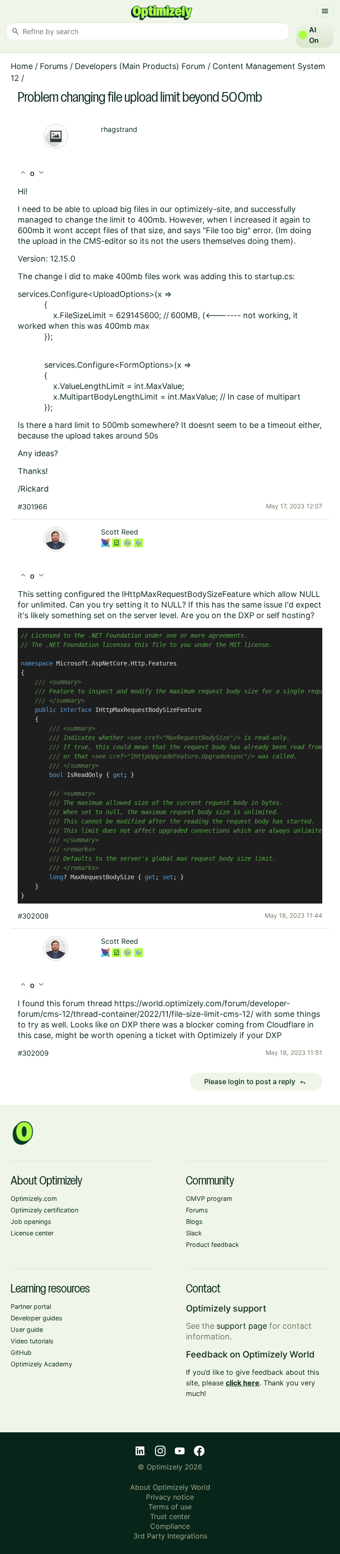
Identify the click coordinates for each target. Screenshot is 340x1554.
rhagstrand (119, 129)
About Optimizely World (170, 1487)
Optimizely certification (44, 1210)
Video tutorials (32, 1341)
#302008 (33, 916)
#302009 (33, 1053)
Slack (194, 1233)
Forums (54, 66)
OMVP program (209, 1198)
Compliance (170, 1526)
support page (241, 1326)
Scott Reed (119, 531)
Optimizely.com (34, 1198)
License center (32, 1233)
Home (22, 66)
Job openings (31, 1221)
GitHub (21, 1352)
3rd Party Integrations (170, 1535)
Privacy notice (170, 1496)
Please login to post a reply (255, 1082)
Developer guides (36, 1318)
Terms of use (170, 1506)
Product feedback (212, 1244)
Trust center (170, 1516)
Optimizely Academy (41, 1364)
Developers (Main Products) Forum (140, 66)
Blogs (194, 1221)
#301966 (32, 506)
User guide (27, 1329)
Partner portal (31, 1306)
